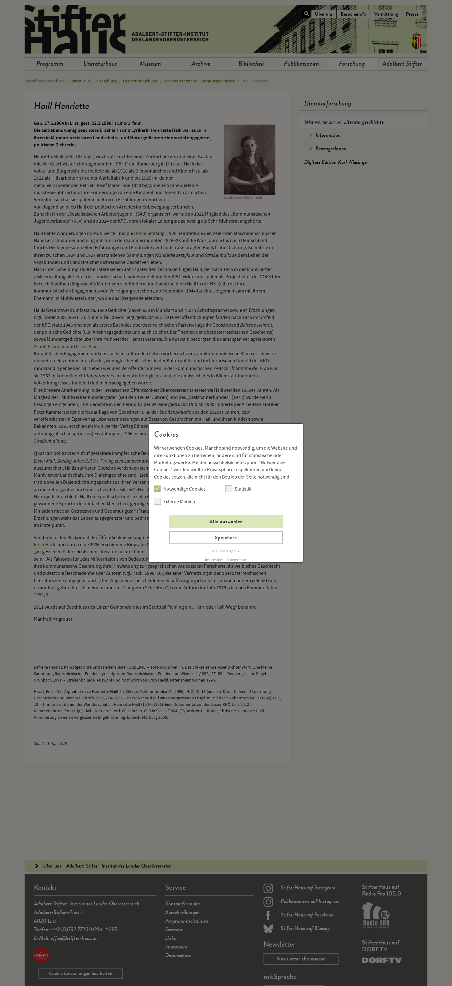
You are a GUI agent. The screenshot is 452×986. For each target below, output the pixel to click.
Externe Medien (179, 502)
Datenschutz (236, 560)
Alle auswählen (226, 521)
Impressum (214, 560)
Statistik (243, 489)
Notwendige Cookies (184, 489)
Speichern (226, 537)
